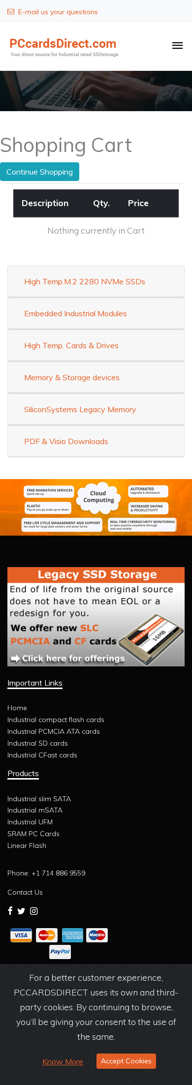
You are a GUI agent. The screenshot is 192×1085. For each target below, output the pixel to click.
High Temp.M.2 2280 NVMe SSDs (84, 281)
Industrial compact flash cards (55, 719)
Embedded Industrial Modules (75, 313)
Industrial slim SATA (39, 798)
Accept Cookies (126, 1060)
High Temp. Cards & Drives (71, 345)
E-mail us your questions (58, 11)
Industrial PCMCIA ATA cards (53, 731)
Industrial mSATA (35, 810)
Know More (62, 1061)
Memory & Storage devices (72, 377)
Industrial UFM (30, 821)
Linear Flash (26, 845)
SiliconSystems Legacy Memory (80, 409)
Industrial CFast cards (42, 755)
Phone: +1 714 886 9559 (46, 873)
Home (17, 707)
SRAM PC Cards (33, 833)
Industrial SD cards (37, 743)
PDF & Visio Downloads (66, 441)
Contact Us (25, 892)
